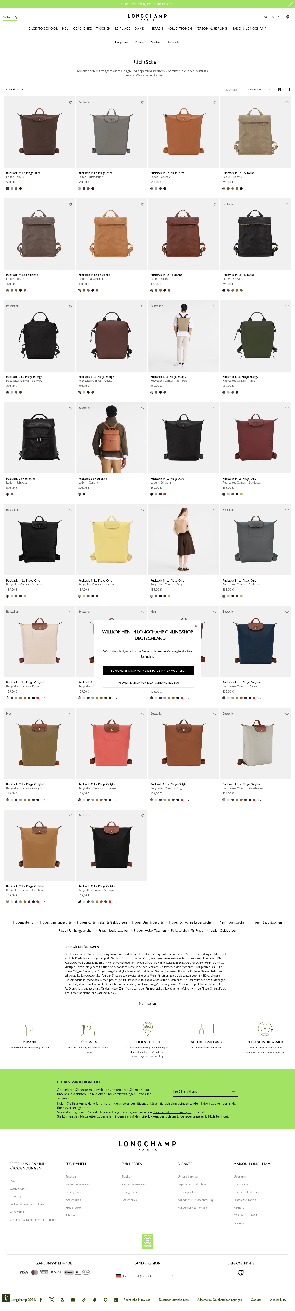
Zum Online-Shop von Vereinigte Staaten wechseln (148, 670)
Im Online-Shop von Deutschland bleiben (148, 682)
